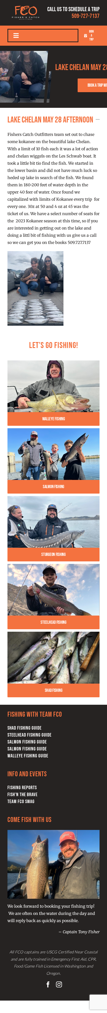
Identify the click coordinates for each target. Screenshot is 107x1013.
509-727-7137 (86, 16)
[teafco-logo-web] (25, 4)
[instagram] (59, 984)
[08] (53, 362)
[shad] (53, 633)
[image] (53, 565)
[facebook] (48, 984)
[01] (53, 498)
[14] (53, 430)
